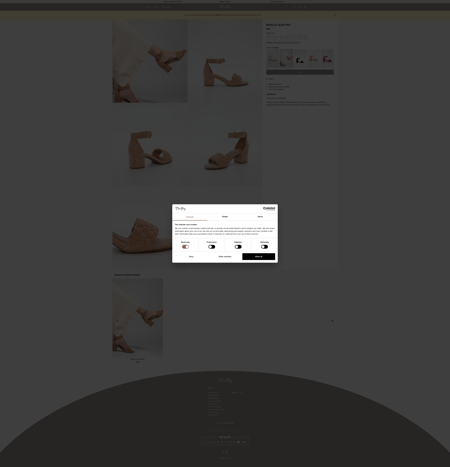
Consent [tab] (189, 217)
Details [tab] (225, 217)
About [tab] (260, 217)
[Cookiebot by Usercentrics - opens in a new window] (265, 209)
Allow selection (225, 257)
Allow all (258, 257)
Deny (191, 257)
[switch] (211, 247)
